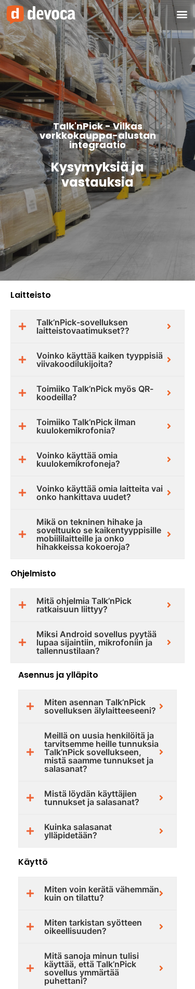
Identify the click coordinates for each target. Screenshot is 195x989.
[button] (181, 14)
